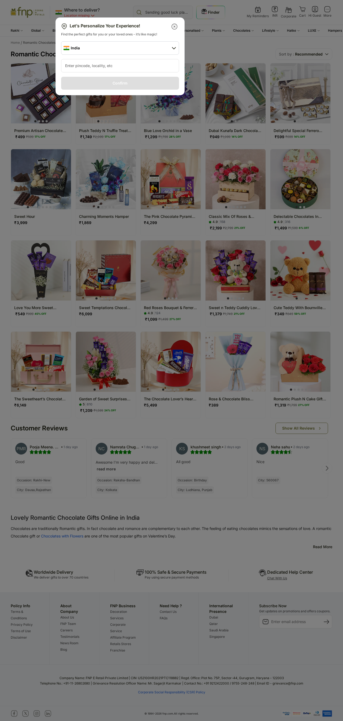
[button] (175, 26)
